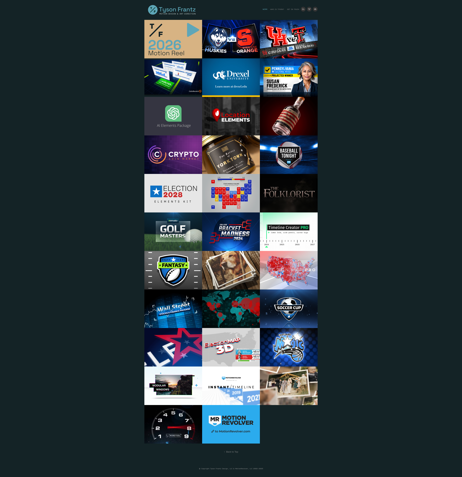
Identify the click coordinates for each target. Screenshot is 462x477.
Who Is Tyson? (277, 9)
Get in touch (293, 9)
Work (265, 9)
